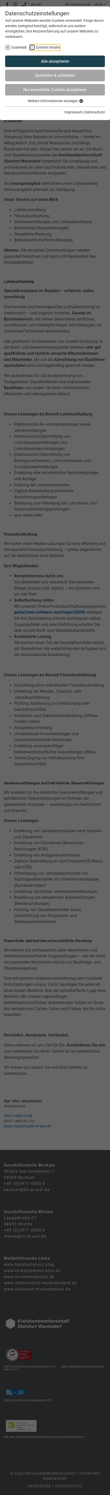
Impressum (73, 112)
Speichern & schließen (55, 75)
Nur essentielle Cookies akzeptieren (55, 89)
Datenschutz (95, 112)
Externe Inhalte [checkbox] (48, 47)
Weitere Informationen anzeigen (53, 101)
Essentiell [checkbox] (19, 47)
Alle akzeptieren (55, 61)
